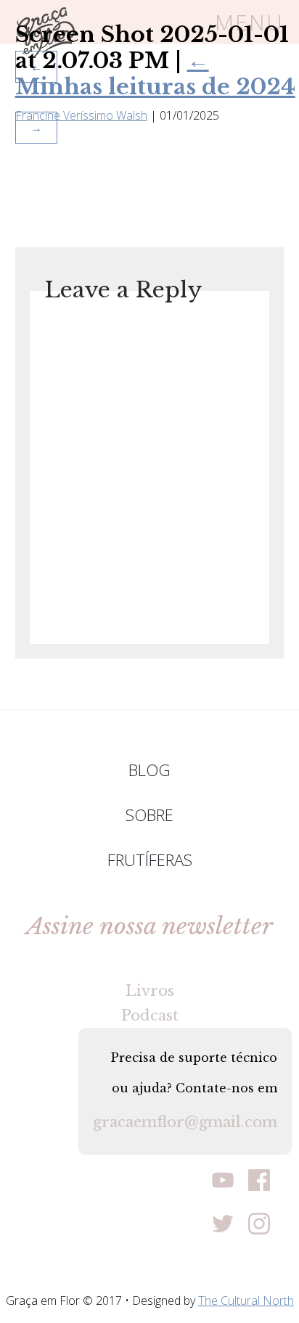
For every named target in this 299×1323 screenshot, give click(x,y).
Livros (150, 991)
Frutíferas (149, 859)
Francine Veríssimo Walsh (81, 115)
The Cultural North (246, 1300)
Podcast (150, 1015)
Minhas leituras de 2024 (155, 73)
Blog (149, 769)
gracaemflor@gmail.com (185, 1122)
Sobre (149, 814)
